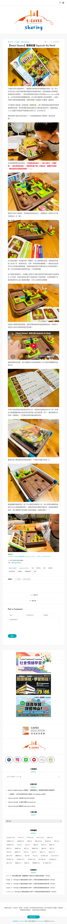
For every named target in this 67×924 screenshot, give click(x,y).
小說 (19, 844)
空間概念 (20, 571)
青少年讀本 (47, 863)
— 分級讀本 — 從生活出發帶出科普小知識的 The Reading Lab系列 (26, 794)
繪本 (9, 855)
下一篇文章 (33, 600)
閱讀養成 (36, 863)
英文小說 (54, 855)
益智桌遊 (50, 568)
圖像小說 (38, 841)
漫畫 (43, 848)
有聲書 (18, 848)
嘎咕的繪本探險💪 (17, 562)
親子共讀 (42, 859)
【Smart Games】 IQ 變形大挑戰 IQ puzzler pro (22, 802)
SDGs (20, 837)
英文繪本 (21, 859)
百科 (9, 852)
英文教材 (10, 859)
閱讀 (26, 863)
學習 (56, 841)
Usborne (40, 837)
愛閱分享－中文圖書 (14, 42)
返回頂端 (32, 917)
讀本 (9, 863)
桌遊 (44, 568)
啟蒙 (29, 841)
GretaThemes (40, 921)
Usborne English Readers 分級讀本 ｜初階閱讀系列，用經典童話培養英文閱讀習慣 (31, 790)
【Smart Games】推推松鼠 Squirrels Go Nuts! (21, 806)
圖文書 (48, 841)
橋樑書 (35, 848)
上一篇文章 (34, 595)
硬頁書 (18, 852)
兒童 (32, 568)
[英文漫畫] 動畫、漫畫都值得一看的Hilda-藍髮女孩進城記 (28, 875)
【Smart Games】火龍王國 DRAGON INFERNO (21, 798)
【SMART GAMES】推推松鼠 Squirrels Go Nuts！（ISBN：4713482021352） (29, 556)
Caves (8, 879)
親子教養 (52, 859)
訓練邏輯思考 (28, 571)
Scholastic (11, 837)
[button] (60, 3)
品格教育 (20, 841)
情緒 (35, 844)
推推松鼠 (38, 568)
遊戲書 (18, 863)
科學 (26, 852)
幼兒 (27, 844)
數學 (9, 848)
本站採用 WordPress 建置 (20, 921)
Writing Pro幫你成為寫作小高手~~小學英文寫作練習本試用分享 (31, 879)
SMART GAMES (13, 568)
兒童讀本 (10, 841)
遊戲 (35, 571)
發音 (51, 848)
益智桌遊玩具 (12, 571)
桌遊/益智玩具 (25, 42)
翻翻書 (18, 855)
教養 (51, 844)
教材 (43, 844)
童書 (43, 852)
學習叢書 (10, 844)
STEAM (30, 837)
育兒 (27, 855)
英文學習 (44, 855)
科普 (34, 852)
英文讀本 (31, 859)
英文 (35, 855)
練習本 (52, 852)
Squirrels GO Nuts (24, 568)
